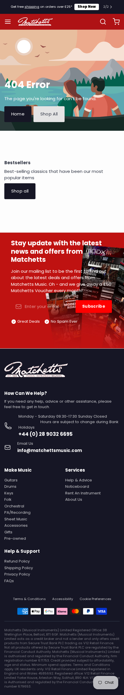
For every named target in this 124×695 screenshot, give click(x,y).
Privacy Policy (17, 574)
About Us (73, 499)
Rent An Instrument (83, 493)
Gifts (8, 532)
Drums (10, 486)
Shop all (20, 191)
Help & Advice (78, 480)
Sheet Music (15, 519)
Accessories (16, 525)
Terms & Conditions (29, 599)
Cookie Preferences (95, 599)
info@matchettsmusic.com (49, 450)
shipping (32, 6)
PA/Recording (17, 512)
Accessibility (62, 599)
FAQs (9, 581)
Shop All (49, 114)
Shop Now (87, 6)
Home (18, 114)
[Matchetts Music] (35, 21)
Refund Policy (17, 561)
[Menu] (10, 21)
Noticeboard (77, 486)
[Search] (100, 21)
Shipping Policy (18, 568)
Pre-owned (15, 538)
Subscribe (93, 306)
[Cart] (114, 21)
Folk (8, 499)
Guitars (11, 480)
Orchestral (14, 506)
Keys (8, 493)
